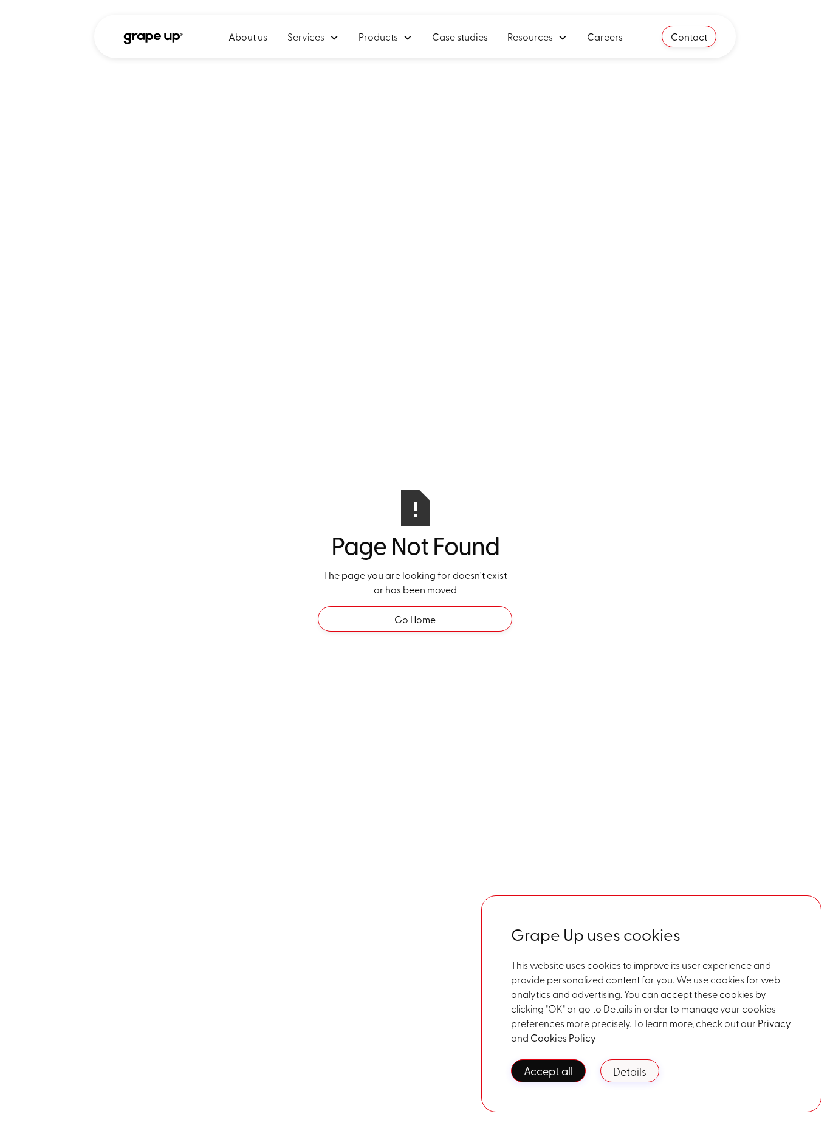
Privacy (774, 1023)
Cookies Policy (563, 1037)
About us (248, 36)
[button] (313, 36)
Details (630, 1071)
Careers (605, 36)
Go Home (415, 619)
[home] (152, 36)
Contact (689, 36)
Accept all (548, 1070)
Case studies (460, 36)
